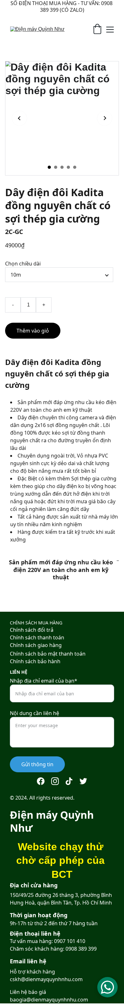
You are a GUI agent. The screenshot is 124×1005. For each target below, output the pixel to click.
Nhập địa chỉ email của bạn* (43, 680)
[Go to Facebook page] (41, 781)
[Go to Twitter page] (83, 781)
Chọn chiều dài (23, 263)
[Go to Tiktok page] (69, 781)
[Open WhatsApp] (107, 987)
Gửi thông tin (37, 764)
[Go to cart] (97, 30)
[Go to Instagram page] (55, 781)
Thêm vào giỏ (33, 330)
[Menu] (110, 29)
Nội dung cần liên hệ (34, 713)
